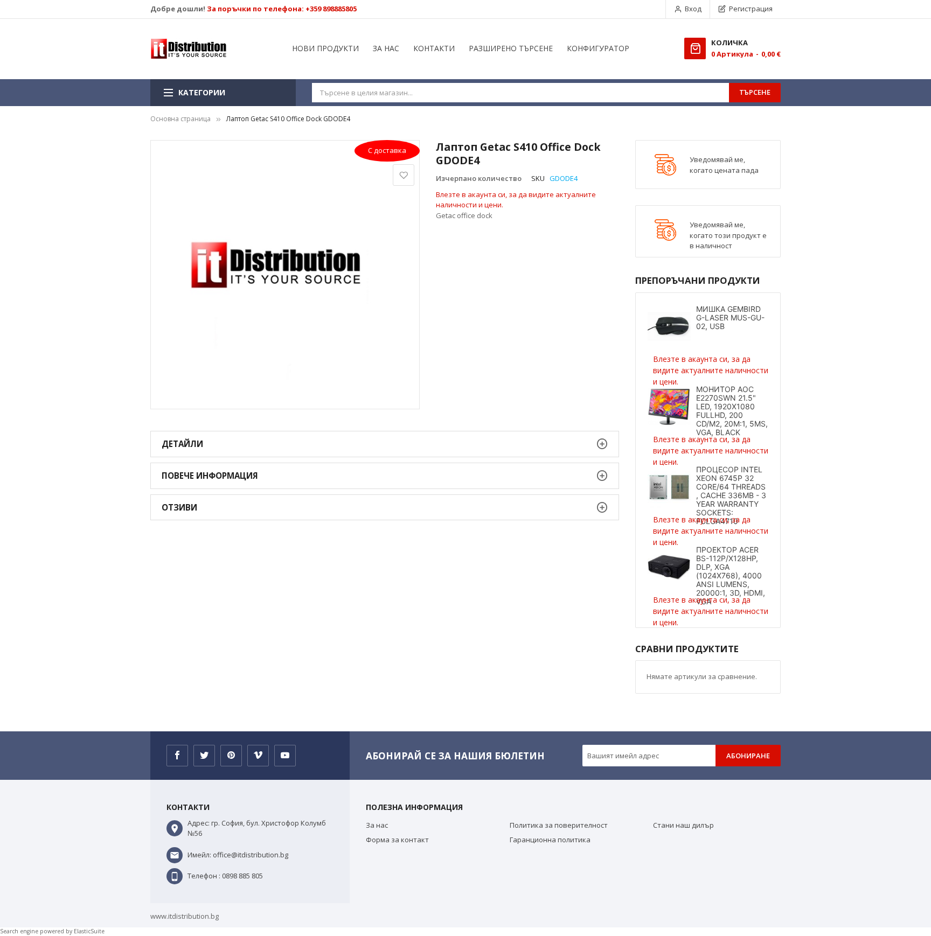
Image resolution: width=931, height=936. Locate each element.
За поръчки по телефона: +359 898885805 (282, 8)
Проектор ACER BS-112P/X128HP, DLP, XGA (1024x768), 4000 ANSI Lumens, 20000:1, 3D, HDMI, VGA (730, 575)
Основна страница (180, 118)
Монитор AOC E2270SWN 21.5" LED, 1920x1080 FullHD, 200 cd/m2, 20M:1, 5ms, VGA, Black (732, 411)
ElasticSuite (89, 931)
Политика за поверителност (559, 825)
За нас (377, 825)
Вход (693, 8)
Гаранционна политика (550, 839)
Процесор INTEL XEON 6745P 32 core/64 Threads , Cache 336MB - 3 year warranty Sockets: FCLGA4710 (731, 495)
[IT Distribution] (188, 49)
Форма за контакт (397, 839)
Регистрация (751, 8)
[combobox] (520, 92)
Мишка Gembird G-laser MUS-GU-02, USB (730, 317)
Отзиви (179, 507)
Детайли (182, 443)
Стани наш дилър (683, 825)
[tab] (384, 444)
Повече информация (210, 475)
